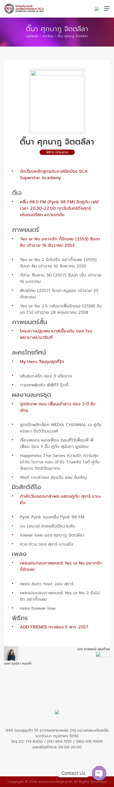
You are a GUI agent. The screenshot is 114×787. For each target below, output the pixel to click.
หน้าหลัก (32, 36)
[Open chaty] (99, 773)
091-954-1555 (59, 741)
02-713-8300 (31, 741)
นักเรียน (48, 36)
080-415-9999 (89, 741)
